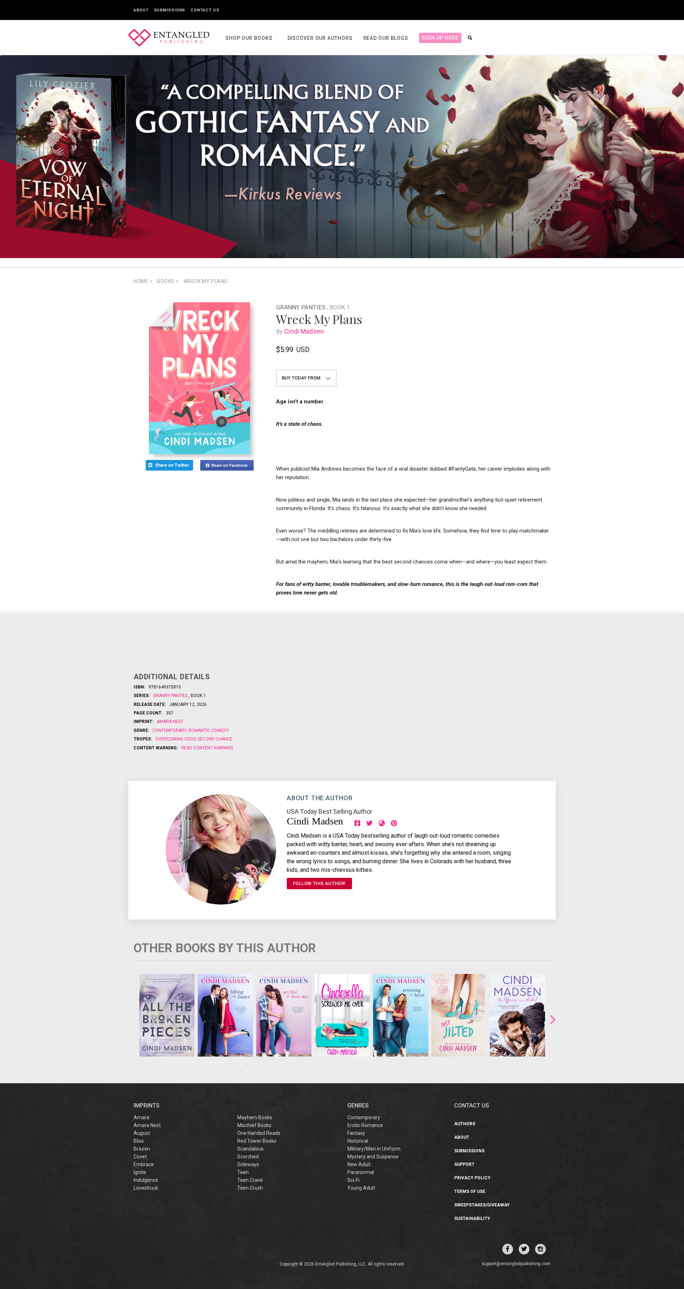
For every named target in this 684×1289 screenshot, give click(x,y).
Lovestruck (146, 1188)
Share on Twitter (172, 465)
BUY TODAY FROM (301, 378)
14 (379, 1070)
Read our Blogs (386, 38)
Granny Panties (301, 307)
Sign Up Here (440, 38)
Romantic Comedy (208, 730)
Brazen (142, 1149)
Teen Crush (250, 1188)
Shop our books (250, 38)
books (168, 281)
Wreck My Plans (205, 281)
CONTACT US (471, 1105)
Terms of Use (469, 1191)
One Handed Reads (258, 1133)
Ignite (140, 1172)
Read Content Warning (207, 747)
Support (464, 1164)
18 (422, 1070)
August (142, 1133)
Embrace (144, 1164)
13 (368, 1070)
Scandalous (250, 1149)
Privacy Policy (472, 1177)
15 (390, 1070)
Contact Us (205, 10)
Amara (141, 1117)
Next (552, 1019)
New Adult (358, 1164)
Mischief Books (254, 1125)
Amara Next (170, 721)
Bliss (139, 1141)
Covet (140, 1156)
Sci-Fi (353, 1180)
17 (411, 1070)
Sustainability (472, 1218)
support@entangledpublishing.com (516, 1263)
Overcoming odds (176, 739)
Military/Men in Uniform (373, 1149)
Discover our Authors (320, 38)
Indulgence (146, 1180)
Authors (464, 1123)
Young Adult (361, 1188)
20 (443, 1070)
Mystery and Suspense (373, 1156)
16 (400, 1070)
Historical (357, 1141)
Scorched (248, 1156)
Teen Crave (250, 1180)
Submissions (170, 10)
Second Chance (214, 739)
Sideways (248, 1164)
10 (336, 1070)
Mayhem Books (254, 1117)
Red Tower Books (256, 1141)
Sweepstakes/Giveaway (482, 1204)
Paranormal (360, 1172)
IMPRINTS (147, 1105)
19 (432, 1070)
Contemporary (169, 730)
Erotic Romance (365, 1125)
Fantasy (356, 1133)
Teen (243, 1172)
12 (358, 1070)
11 (347, 1070)
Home (143, 281)
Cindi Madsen (304, 331)
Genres (358, 1105)
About (141, 10)
